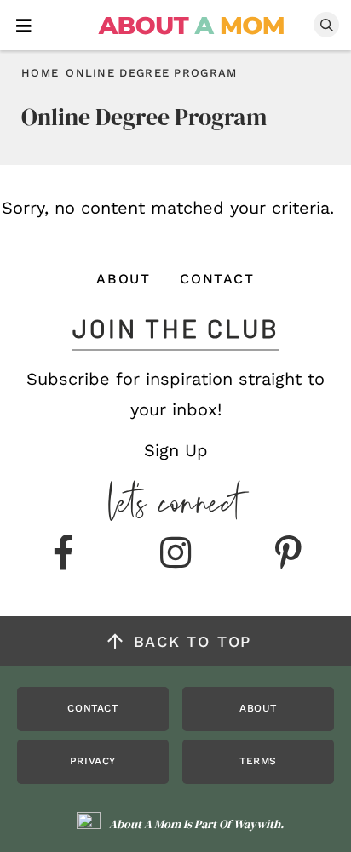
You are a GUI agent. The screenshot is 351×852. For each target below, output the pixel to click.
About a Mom (192, 25)
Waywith (256, 823)
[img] (63, 554)
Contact (217, 279)
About (123, 279)
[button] (24, 24)
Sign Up (176, 450)
